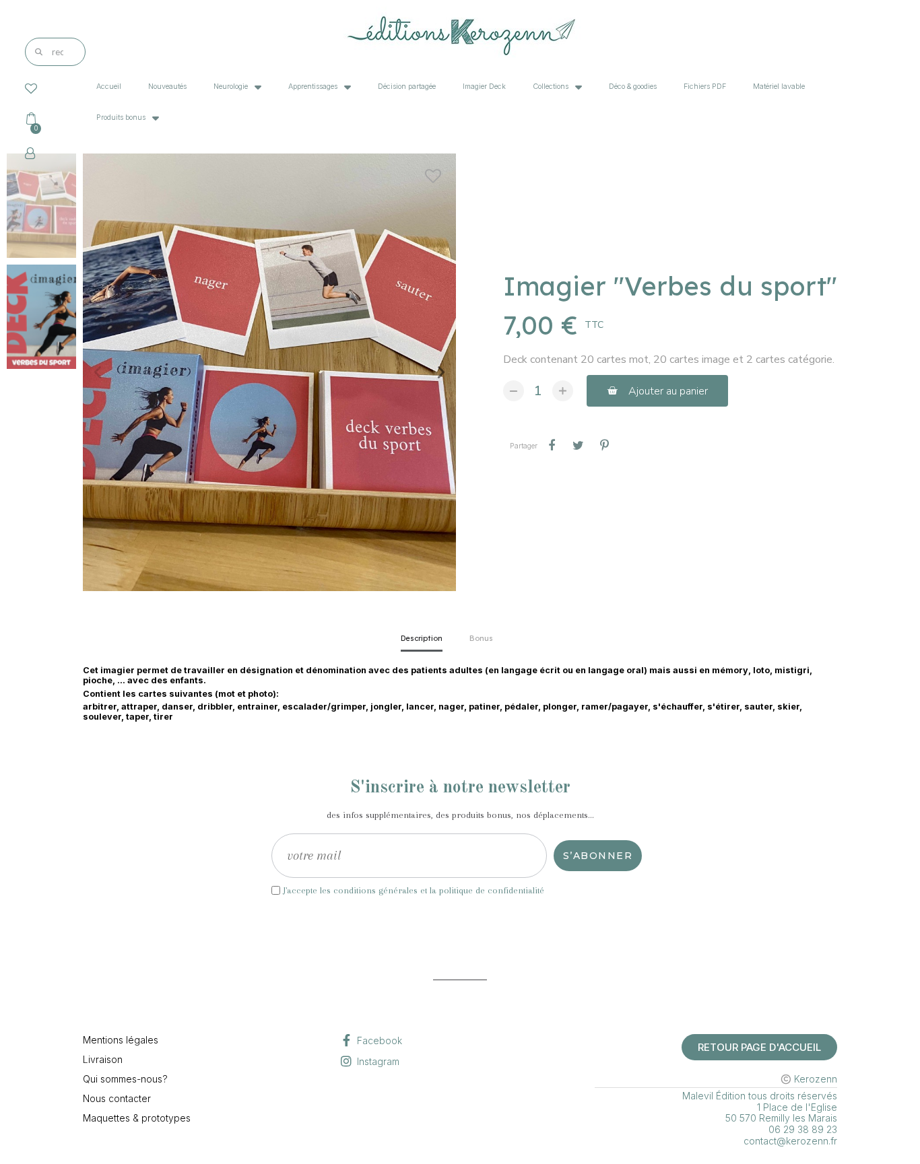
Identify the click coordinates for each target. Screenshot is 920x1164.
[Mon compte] (30, 153)
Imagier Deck (484, 86)
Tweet (578, 446)
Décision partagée (407, 86)
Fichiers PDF (705, 86)
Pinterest (604, 446)
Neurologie (230, 86)
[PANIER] (34, 118)
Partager (551, 446)
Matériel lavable (779, 86)
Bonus (481, 638)
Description (421, 638)
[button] (98, 372)
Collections (550, 86)
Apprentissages (312, 86)
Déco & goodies (633, 86)
